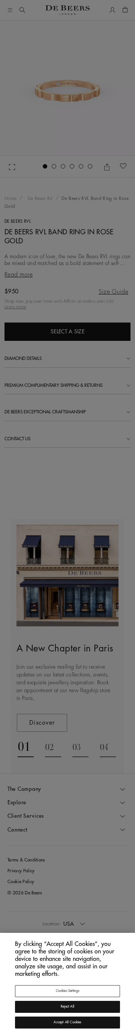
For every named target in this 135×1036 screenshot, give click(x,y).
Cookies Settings (68, 991)
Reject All (67, 1006)
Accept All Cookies (67, 1022)
